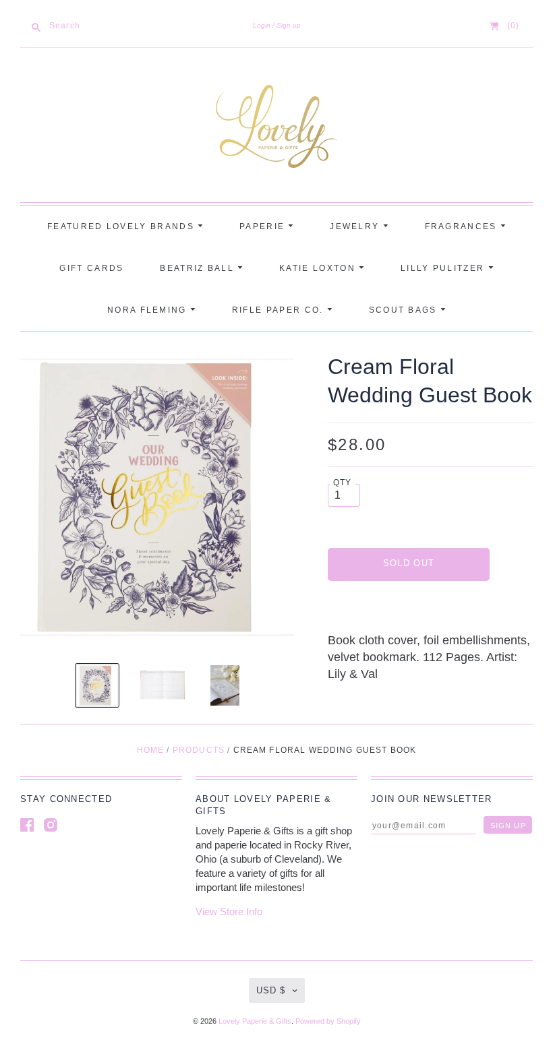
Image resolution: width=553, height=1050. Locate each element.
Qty (342, 482)
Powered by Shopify (328, 1021)
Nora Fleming (148, 310)
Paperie (263, 226)
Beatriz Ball (198, 268)
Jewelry (356, 226)
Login (261, 25)
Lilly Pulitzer (444, 268)
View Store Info (229, 911)
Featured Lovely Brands (122, 226)
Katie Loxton (319, 268)
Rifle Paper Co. (279, 310)
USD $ (270, 990)
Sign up (288, 25)
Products (199, 750)
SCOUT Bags (404, 310)
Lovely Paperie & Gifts (255, 1021)
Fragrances (462, 226)
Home (151, 750)
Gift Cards (91, 268)
